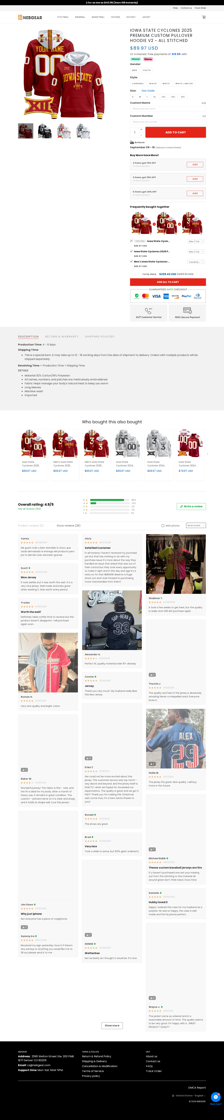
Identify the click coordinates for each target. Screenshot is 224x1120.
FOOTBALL (63, 17)
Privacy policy (91, 1115)
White (166, 83)
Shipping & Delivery (94, 1100)
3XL (173, 97)
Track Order (200, 8)
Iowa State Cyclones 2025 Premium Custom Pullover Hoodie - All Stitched (152, 251)
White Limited (184, 83)
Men (134, 70)
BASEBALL (80, 17)
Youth (147, 70)
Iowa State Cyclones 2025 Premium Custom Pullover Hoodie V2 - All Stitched (158, 241)
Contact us (186, 8)
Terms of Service (93, 1110)
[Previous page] (20, 73)
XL (154, 97)
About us (151, 1095)
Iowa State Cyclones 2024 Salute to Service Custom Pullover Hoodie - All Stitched (125, 464)
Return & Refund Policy (96, 1095)
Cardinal (138, 83)
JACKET (146, 17)
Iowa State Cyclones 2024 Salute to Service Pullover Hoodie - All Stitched (158, 464)
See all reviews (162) (29, 508)
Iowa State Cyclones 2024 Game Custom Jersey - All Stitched (190, 464)
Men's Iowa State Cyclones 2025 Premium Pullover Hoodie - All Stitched (95, 464)
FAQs (175, 8)
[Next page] (107, 73)
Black (153, 83)
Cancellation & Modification (99, 1105)
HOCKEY (131, 17)
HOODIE (115, 17)
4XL (183, 97)
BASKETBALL (98, 17)
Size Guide (148, 91)
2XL (164, 97)
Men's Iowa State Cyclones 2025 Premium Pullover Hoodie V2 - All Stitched (152, 261)
